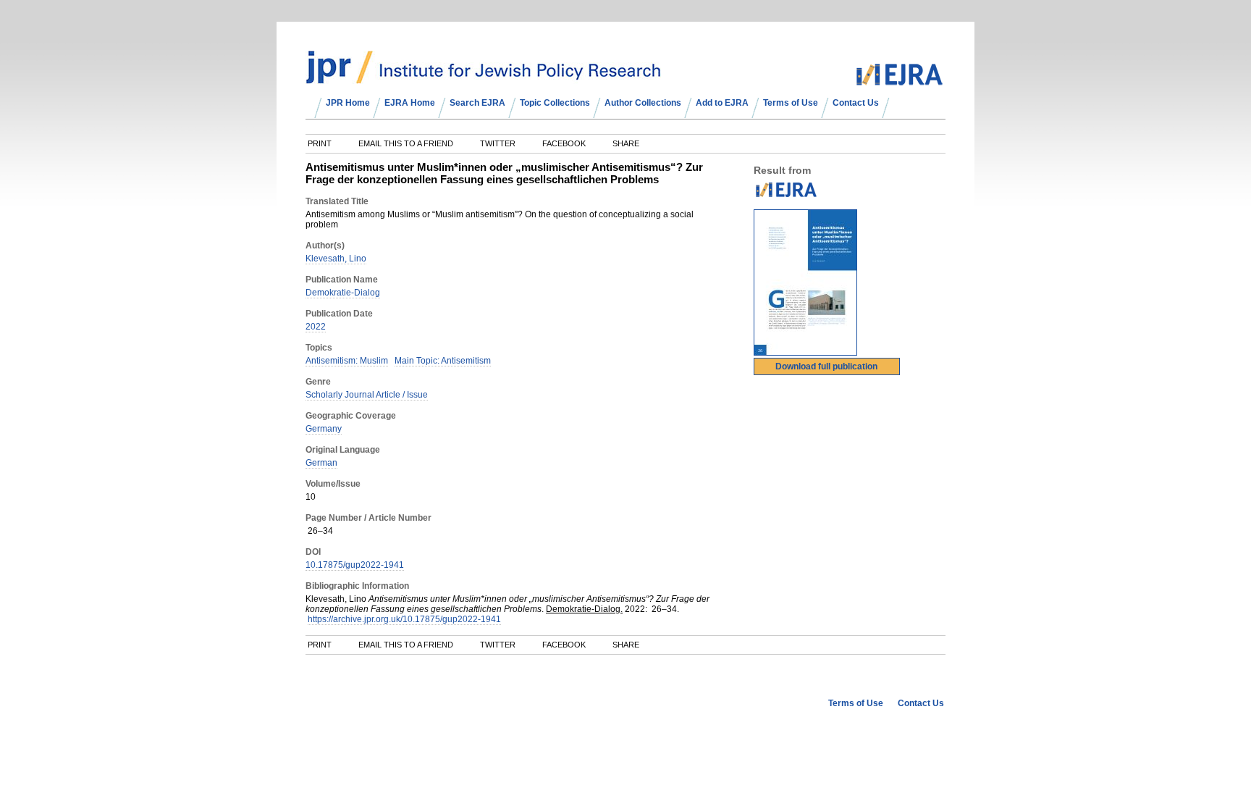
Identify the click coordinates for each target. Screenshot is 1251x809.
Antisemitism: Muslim (347, 361)
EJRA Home (409, 103)
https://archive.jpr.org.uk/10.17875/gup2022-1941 (404, 619)
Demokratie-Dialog (343, 293)
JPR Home (348, 103)
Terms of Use (790, 103)
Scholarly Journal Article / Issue (367, 395)
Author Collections (643, 103)
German (321, 463)
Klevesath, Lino (336, 258)
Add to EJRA (722, 103)
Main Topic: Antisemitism (443, 361)
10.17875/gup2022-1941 (355, 565)
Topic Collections (555, 103)
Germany (324, 429)
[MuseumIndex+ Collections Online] (483, 77)
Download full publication (826, 366)
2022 (316, 327)
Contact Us (856, 103)
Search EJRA (477, 103)
